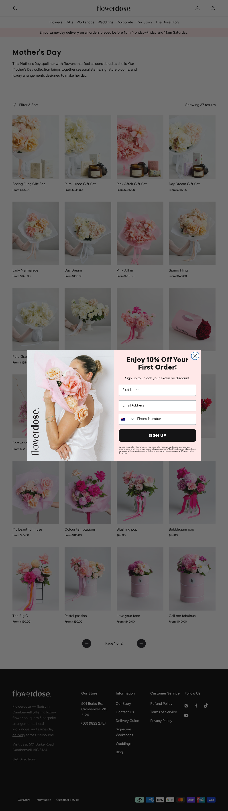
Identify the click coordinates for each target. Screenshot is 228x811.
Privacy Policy (188, 451)
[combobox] (127, 419)
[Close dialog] (195, 356)
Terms (123, 453)
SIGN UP (157, 435)
